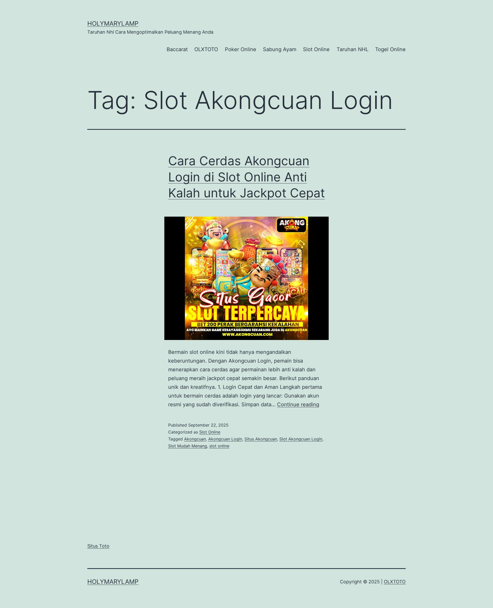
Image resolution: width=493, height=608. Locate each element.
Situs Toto (98, 546)
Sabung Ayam (279, 49)
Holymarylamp (112, 23)
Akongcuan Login (225, 438)
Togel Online (390, 49)
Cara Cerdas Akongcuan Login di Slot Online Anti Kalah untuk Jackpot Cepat (246, 176)
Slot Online (316, 49)
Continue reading (298, 404)
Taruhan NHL (352, 49)
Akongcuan (195, 438)
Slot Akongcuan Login (300, 438)
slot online (219, 445)
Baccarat (177, 49)
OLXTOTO (206, 49)
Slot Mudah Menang (187, 445)
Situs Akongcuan (260, 438)
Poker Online (240, 49)
